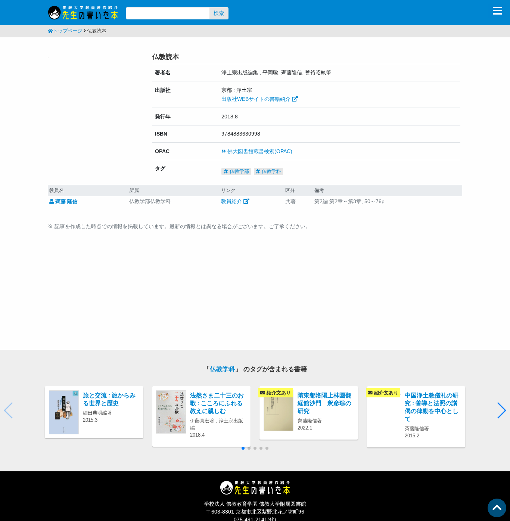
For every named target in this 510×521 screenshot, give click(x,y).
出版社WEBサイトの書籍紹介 (256, 99)
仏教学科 (270, 171)
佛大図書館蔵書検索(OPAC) (259, 151)
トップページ (67, 31)
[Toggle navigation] (497, 11)
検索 (219, 13)
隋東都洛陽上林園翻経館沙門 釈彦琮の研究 (324, 403)
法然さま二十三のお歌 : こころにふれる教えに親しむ (217, 403)
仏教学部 (238, 171)
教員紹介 (232, 201)
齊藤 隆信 (66, 201)
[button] (501, 410)
